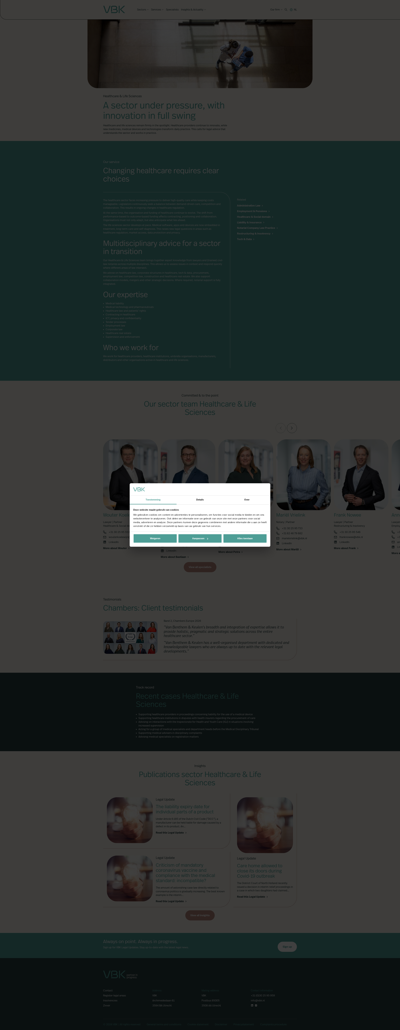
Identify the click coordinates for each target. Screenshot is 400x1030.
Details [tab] (200, 499)
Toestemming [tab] (153, 499)
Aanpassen (198, 538)
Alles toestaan (245, 538)
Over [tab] (247, 499)
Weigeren (155, 538)
